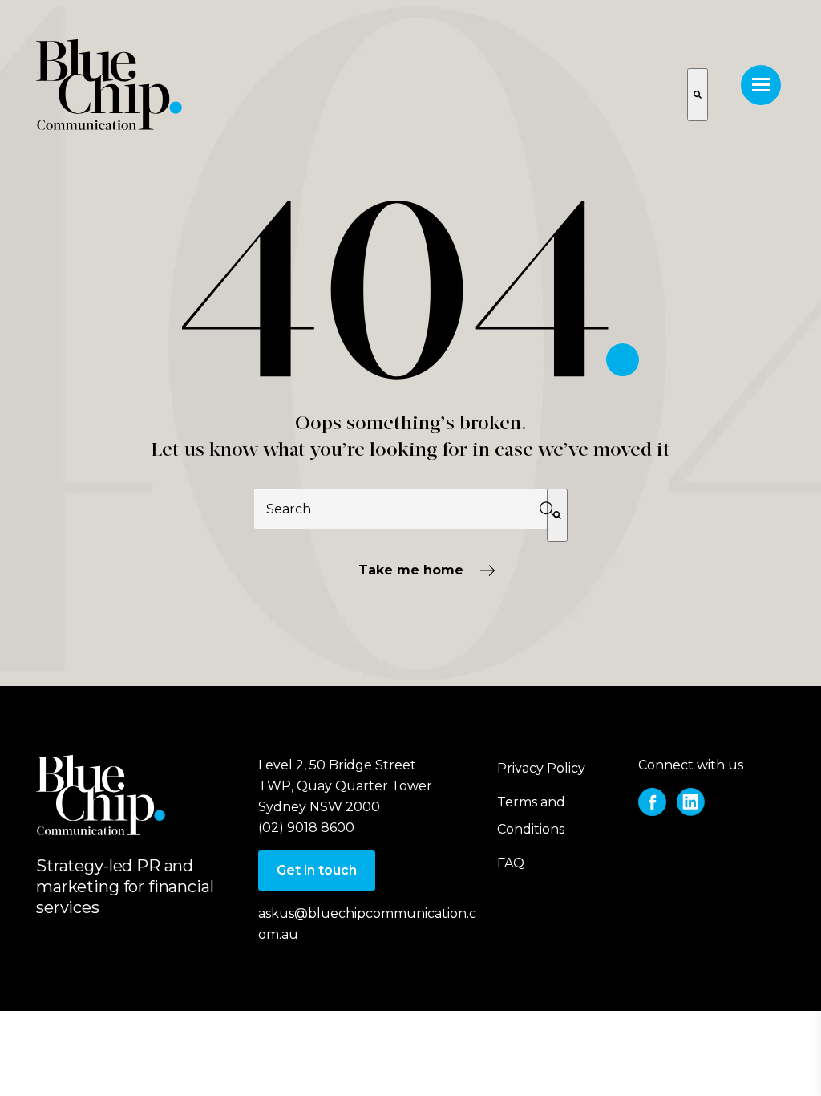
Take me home (410, 570)
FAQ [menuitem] (510, 863)
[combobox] (400, 509)
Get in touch (317, 870)
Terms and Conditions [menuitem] (531, 815)
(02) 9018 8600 (306, 827)
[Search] (557, 515)
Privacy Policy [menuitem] (541, 768)
